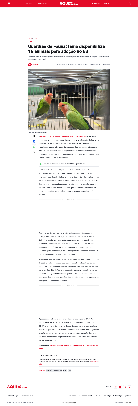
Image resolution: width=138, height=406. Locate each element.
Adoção (48, 370)
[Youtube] (120, 386)
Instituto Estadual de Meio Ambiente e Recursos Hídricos (63, 136)
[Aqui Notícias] (69, 3)
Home (30, 38)
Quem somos (72, 396)
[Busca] (129, 3)
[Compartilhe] (34, 152)
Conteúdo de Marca (26, 396)
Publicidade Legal (12, 396)
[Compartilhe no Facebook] (34, 141)
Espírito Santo (57, 370)
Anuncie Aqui (96, 3)
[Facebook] (115, 386)
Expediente (127, 396)
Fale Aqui (106, 3)
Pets (35, 38)
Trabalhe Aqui (117, 396)
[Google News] (129, 386)
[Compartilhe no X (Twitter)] (34, 136)
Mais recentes (42, 3)
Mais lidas (29, 3)
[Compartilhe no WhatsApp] (34, 146)
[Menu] (9, 3)
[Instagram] (124, 386)
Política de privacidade (85, 396)
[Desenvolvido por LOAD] (128, 402)
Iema (64, 370)
